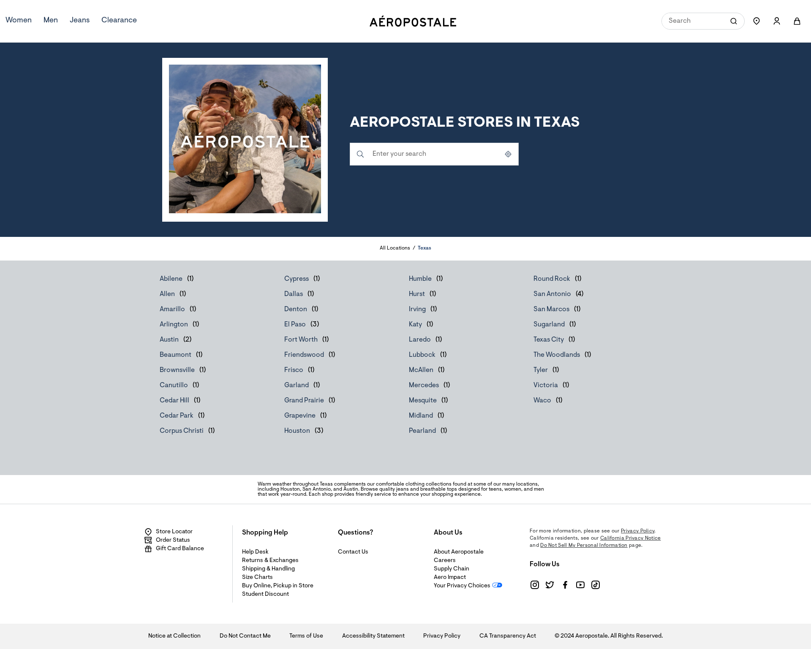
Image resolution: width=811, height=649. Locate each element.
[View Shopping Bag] (797, 21)
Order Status (173, 540)
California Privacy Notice (630, 538)
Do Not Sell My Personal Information (584, 545)
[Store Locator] (756, 21)
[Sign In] (776, 21)
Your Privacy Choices (462, 586)
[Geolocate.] (508, 154)
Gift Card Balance (180, 549)
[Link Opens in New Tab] (535, 585)
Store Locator (174, 532)
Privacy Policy (637, 531)
